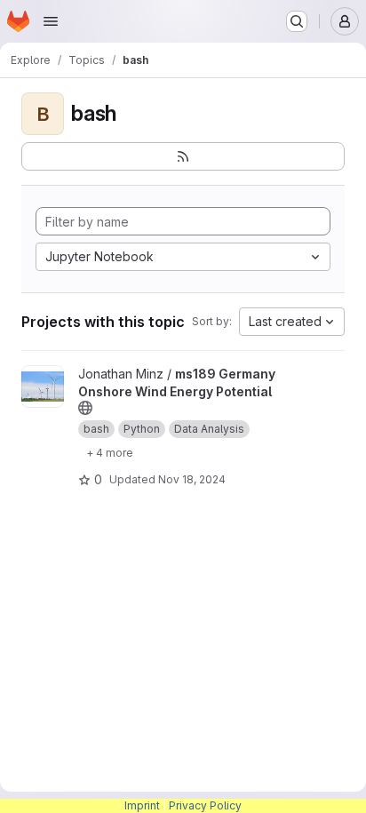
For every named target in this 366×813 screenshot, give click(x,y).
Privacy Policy (205, 805)
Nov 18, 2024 (192, 479)
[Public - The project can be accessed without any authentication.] (85, 408)
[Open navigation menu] (50, 21)
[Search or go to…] (296, 21)
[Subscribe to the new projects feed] (183, 156)
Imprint (142, 805)
